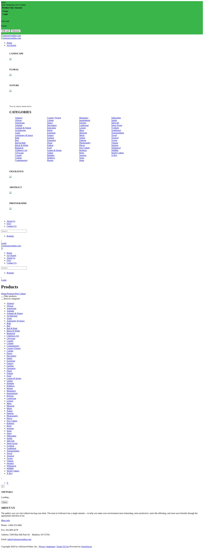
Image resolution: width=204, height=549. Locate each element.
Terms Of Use (62, 546)
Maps (81, 130)
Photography (84, 143)
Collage (18, 158)
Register (10, 236)
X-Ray (114, 155)
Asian (17, 133)
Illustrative (83, 118)
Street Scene (116, 125)
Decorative (52, 125)
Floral (49, 143)
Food (49, 148)
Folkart (50, 145)
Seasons (82, 155)
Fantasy (50, 135)
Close (4, 502)
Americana (20, 123)
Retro (81, 153)
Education (51, 128)
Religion (83, 150)
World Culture (117, 153)
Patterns (82, 140)
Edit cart (5, 31)
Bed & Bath (20, 143)
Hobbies (50, 155)
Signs (81, 160)
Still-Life (115, 123)
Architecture (20, 130)
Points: (4, 26)
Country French (54, 118)
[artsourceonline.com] (11, 35)
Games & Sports (54, 150)
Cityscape (19, 153)
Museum (83, 133)
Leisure (82, 128)
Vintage (114, 143)
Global (50, 153)
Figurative (51, 140)
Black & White (21, 145)
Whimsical (116, 148)
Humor (50, 160)
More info (5, 520)
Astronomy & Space (24, 135)
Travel (114, 135)
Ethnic (50, 130)
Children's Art (21, 150)
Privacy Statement (47, 546)
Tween (114, 140)
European (51, 133)
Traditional (116, 130)
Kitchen (82, 123)
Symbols (115, 128)
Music (82, 135)
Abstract (18, 118)
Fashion (50, 138)
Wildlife (114, 150)
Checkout (15, 31)
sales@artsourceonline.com (19, 539)
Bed (17, 140)
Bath (17, 138)
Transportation (117, 133)
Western (114, 145)
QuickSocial (86, 546)
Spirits (114, 120)
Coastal (18, 155)
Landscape (84, 125)
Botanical (19, 148)
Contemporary (21, 160)
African (18, 120)
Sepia (81, 158)
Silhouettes (116, 118)
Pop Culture (84, 148)
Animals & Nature (23, 128)
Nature (82, 138)
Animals (18, 125)
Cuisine (50, 120)
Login (3, 243)
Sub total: (5, 21)
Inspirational (84, 120)
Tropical (115, 138)
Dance (50, 123)
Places (82, 145)
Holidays (51, 158)
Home (4, 293)
